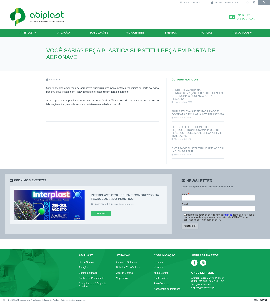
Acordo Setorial (124, 273)
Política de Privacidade (91, 278)
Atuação (83, 267)
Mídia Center (135, 32)
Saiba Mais (101, 213)
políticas (227, 215)
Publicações (99, 32)
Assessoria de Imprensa (167, 289)
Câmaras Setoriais (126, 262)
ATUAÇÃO (64, 32)
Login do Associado (226, 2)
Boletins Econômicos (128, 267)
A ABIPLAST (27, 32)
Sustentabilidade (88, 273)
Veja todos (122, 278)
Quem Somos (86, 262)
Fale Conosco (192, 2)
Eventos (171, 32)
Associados (241, 32)
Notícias (206, 32)
